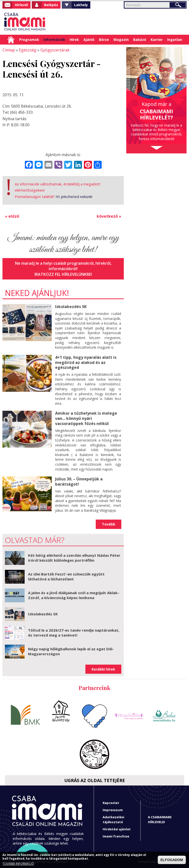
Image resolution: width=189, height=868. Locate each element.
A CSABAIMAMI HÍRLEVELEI (160, 819)
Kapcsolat (111, 803)
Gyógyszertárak (55, 50)
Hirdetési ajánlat (117, 829)
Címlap (10, 40)
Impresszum (113, 810)
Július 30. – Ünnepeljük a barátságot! (79, 481)
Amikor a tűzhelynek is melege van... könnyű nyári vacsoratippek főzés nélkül (86, 418)
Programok (29, 39)
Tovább (108, 524)
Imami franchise (116, 836)
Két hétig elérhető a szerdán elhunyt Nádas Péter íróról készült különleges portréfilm (74, 558)
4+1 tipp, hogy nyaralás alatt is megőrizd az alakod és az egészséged (85, 362)
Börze (104, 39)
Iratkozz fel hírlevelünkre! (63, 274)
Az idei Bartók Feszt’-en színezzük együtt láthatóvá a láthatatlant (66, 576)
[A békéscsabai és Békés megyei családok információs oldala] (24, 21)
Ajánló (88, 39)
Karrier (157, 39)
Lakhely (81, 4)
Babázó (139, 39)
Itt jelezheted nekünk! (74, 196)
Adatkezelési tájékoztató (113, 819)
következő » (109, 216)
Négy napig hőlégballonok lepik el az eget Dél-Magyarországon (71, 651)
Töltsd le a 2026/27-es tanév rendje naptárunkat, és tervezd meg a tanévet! (73, 633)
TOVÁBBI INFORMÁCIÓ (18, 864)
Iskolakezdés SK (71, 306)
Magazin (121, 39)
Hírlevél (21, 4)
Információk (54, 39)
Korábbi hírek (103, 669)
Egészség (27, 50)
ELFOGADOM (171, 860)
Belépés (51, 4)
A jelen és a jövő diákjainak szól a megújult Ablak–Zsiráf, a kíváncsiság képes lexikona (73, 595)
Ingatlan (174, 39)
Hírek (74, 39)
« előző (12, 216)
